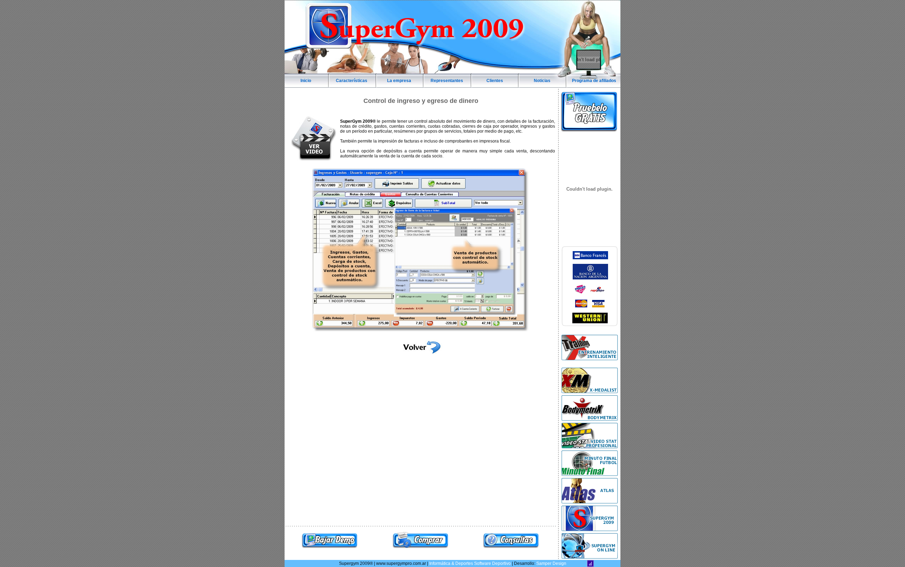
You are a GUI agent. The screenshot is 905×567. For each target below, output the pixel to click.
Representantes (447, 80)
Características (351, 80)
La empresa (399, 80)
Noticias (542, 80)
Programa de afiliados (594, 80)
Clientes (494, 80)
